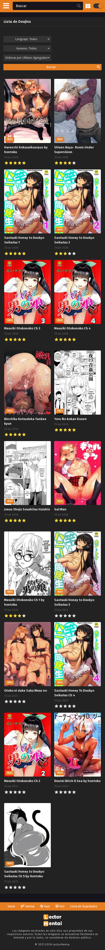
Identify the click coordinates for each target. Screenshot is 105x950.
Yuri (61, 906)
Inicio (11, 906)
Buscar (51, 67)
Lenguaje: (26, 39)
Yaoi (46, 906)
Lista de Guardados (83, 906)
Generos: (26, 48)
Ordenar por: (26, 58)
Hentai (29, 906)
